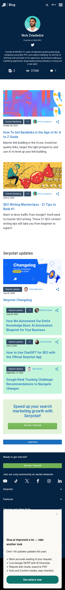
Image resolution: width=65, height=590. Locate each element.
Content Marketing (13, 122)
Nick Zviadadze (44, 122)
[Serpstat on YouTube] (5, 481)
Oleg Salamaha (35, 289)
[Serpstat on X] (27, 481)
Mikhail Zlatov (46, 310)
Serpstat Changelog (17, 300)
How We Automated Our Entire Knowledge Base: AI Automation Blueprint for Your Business (29, 325)
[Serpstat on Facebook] (38, 481)
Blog (12, 5)
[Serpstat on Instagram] (49, 481)
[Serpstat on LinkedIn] (60, 481)
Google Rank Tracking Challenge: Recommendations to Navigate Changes (29, 384)
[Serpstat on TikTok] (16, 481)
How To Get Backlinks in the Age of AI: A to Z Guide (32, 134)
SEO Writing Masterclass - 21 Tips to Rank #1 (29, 207)
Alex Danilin (37, 369)
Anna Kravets (46, 342)
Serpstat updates (12, 289)
